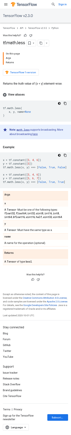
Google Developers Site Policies (40, 305)
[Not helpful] (30, 35)
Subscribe (58, 417)
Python (55, 28)
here (35, 134)
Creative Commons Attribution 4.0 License (45, 298)
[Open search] (53, 4)
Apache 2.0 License (57, 301)
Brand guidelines (12, 390)
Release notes (11, 378)
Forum (6, 339)
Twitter (7, 350)
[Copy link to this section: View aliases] (28, 94)
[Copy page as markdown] (41, 43)
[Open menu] (5, 4)
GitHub (7, 345)
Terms (6, 409)
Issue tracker (10, 372)
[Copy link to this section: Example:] (18, 147)
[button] (35, 94)
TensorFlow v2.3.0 (18, 16)
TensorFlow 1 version (23, 72)
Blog (5, 333)
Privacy (18, 409)
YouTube (8, 356)
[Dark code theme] (59, 103)
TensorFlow (9, 28)
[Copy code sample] (65, 103)
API (21, 28)
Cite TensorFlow (12, 396)
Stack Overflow (11, 384)
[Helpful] (25, 35)
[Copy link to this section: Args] (13, 195)
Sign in (62, 4)
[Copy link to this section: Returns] (17, 253)
